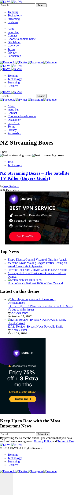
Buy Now (14, 45)
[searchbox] (17, 5)
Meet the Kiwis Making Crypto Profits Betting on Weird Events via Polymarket (37, 264)
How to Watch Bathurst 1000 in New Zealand (35, 283)
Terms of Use (65, 441)
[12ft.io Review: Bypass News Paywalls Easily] (37, 319)
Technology (15, 15)
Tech (10, 161)
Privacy (12, 52)
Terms (11, 49)
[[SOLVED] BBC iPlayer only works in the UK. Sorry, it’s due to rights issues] (32, 299)
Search (41, 5)
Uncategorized (16, 302)
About (11, 28)
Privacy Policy (43, 441)
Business (13, 22)
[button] (6, 484)
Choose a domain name (22, 38)
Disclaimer (14, 42)
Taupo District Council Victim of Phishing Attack (37, 259)
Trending (13, 12)
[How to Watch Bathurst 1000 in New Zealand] (25, 280)
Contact (12, 35)
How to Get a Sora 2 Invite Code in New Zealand (37, 269)
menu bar (13, 32)
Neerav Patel (19, 330)
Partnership (14, 56)
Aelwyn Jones (19, 312)
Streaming (14, 18)
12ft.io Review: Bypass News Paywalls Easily (35, 326)
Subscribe (42, 434)
